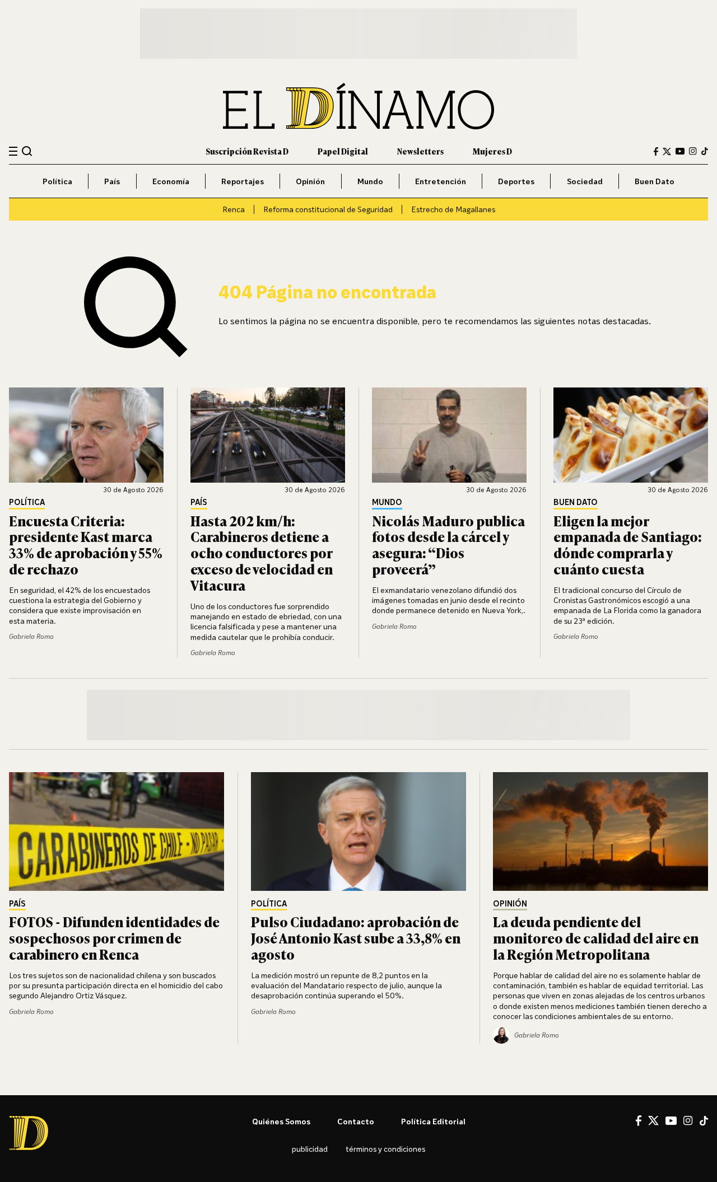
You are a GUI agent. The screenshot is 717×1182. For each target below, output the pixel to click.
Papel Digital (343, 151)
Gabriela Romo (31, 636)
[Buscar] (27, 151)
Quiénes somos (281, 1121)
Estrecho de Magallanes (453, 209)
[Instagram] (693, 151)
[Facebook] (656, 151)
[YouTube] (680, 151)
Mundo (370, 181)
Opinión (310, 181)
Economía (170, 181)
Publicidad (310, 1148)
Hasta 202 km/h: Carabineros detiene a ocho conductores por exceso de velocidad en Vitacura (261, 553)
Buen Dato (654, 181)
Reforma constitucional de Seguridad (328, 209)
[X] (653, 1120)
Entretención (440, 181)
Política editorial (433, 1121)
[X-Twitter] (667, 151)
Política (57, 181)
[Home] (358, 106)
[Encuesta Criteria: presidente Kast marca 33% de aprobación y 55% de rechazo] (86, 435)
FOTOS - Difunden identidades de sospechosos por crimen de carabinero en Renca (114, 938)
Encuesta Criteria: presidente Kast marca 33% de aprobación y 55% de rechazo (85, 544)
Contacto (355, 1121)
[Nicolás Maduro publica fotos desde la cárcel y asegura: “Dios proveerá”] (449, 435)
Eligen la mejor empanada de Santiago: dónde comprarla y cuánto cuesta (627, 544)
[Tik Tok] (704, 1121)
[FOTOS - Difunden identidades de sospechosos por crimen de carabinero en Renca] (116, 831)
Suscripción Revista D (247, 151)
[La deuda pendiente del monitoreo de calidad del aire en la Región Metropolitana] (600, 831)
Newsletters (420, 151)
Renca (233, 209)
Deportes (516, 181)
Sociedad (585, 181)
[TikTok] (704, 151)
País (112, 181)
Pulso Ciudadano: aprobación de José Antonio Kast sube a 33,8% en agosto (355, 938)
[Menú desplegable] (13, 151)
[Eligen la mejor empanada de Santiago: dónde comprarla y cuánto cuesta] (630, 435)
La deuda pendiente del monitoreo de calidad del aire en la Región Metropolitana (596, 938)
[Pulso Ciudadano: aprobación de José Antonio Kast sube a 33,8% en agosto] (358, 831)
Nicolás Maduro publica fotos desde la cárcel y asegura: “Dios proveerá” (448, 544)
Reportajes (242, 181)
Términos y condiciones (385, 1148)
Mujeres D (492, 151)
